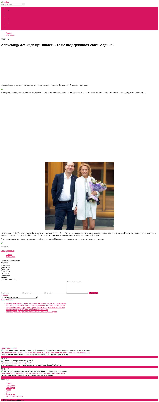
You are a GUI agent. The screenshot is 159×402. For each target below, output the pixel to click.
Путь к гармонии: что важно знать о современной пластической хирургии (35, 305)
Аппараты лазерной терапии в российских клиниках (27, 310)
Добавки (13, 19)
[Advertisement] (79, 66)
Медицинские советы (14, 29)
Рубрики (4, 297)
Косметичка (10, 27)
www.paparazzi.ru (7, 251)
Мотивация (10, 15)
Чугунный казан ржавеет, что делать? (16, 363)
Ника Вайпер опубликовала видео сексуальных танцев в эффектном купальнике (33, 373)
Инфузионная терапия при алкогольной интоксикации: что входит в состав (36, 303)
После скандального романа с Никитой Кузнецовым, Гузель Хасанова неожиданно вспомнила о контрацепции (45, 352)
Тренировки (10, 12)
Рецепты (13, 21)
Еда (11, 23)
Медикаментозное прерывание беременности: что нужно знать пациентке (35, 308)
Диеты (8, 17)
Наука (8, 25)
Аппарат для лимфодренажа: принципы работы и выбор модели (31, 312)
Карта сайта (15, 10)
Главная (9, 8)
